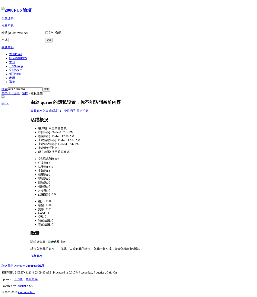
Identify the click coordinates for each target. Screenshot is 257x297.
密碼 (5, 40)
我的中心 (8, 47)
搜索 (5, 89)
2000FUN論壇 (11, 93)
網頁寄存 (32, 279)
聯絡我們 (8, 265)
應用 (12, 77)
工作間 (18, 279)
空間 (15, 70)
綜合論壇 (18, 58)
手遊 (12, 62)
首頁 (15, 54)
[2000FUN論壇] (17, 10)
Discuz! (21, 285)
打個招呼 (69, 110)
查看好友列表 (39, 110)
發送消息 (83, 110)
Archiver (19, 265)
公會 (16, 66)
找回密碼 (8, 25)
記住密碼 (55, 32)
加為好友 (56, 110)
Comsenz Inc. (26, 292)
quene (5, 103)
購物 (12, 81)
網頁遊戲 (15, 74)
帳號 (5, 32)
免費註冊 (8, 18)
